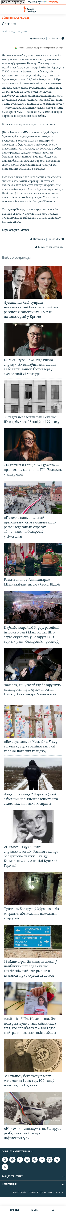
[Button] (37, 39)
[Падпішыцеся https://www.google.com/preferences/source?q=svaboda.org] (5, 1160)
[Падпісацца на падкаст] (35, 1160)
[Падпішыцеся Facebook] (12, 1160)
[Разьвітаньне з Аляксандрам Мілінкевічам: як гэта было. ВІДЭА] (33, 559)
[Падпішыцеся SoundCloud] (42, 1160)
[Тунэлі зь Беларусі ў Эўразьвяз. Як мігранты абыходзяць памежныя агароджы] (33, 888)
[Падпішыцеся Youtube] (27, 1160)
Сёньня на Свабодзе (15, 18)
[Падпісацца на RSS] (5, 1167)
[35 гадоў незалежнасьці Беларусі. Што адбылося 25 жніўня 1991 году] (33, 396)
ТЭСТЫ (34, 1210)
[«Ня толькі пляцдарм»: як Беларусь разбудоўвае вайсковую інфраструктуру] (33, 1108)
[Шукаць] (53, 1210)
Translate (53, 2)
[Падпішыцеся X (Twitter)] (20, 1160)
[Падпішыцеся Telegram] (57, 1160)
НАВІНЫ (14, 1210)
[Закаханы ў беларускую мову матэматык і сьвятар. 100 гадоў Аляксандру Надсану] (33, 1055)
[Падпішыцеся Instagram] (49, 1160)
